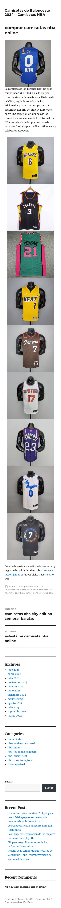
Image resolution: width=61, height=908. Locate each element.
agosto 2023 (15, 703)
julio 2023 (13, 707)
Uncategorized (12, 589)
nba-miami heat (17, 755)
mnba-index (15, 739)
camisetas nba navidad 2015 (39, 593)
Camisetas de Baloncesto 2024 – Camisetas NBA (27, 12)
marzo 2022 (15, 715)
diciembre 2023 (17, 694)
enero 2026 (14, 673)
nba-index (14, 747)
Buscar (9, 781)
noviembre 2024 (17, 682)
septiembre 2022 (18, 711)
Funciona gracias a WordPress (19, 902)
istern (12, 586)
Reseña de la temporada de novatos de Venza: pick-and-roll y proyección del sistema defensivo (30, 855)
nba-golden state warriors (23, 743)
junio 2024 (14, 690)
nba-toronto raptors (20, 760)
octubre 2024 (15, 686)
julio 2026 (14, 669)
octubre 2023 (15, 698)
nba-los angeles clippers (22, 751)
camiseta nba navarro (32, 589)
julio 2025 (13, 678)
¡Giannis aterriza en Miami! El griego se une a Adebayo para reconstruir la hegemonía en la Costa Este (31, 817)
